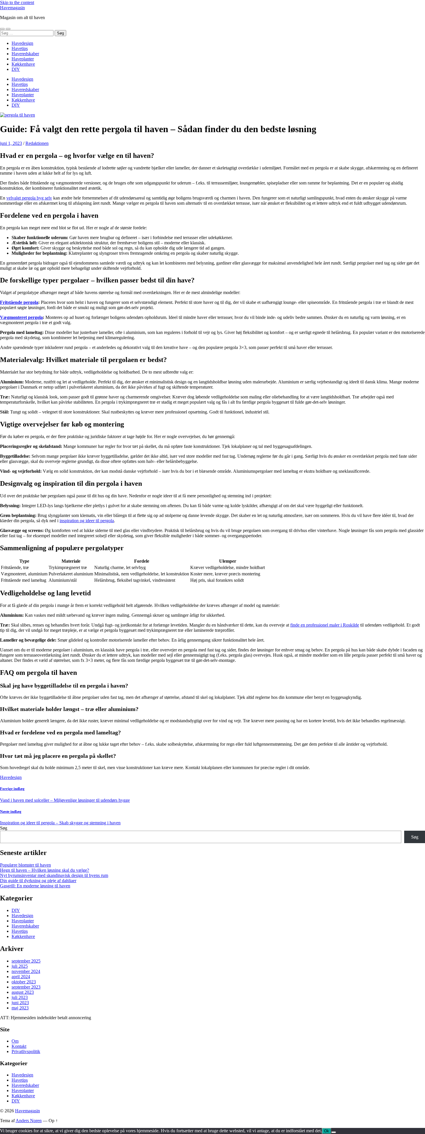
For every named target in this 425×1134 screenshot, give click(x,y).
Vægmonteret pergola (21, 317)
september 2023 (26, 987)
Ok (326, 1131)
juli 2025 (20, 966)
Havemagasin (12, 7)
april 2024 (21, 976)
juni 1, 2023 (11, 143)
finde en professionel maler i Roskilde (324, 625)
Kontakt (19, 1046)
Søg (3, 827)
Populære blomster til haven (25, 864)
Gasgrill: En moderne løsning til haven (35, 885)
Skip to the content (17, 2)
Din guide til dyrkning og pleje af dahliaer (38, 880)
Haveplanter (23, 58)
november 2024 (26, 971)
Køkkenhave (23, 64)
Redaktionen (37, 143)
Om (15, 1041)
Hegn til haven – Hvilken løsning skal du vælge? (44, 870)
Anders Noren (29, 1120)
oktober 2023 (24, 981)
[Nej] (333, 1132)
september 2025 (26, 960)
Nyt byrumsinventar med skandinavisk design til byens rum (54, 875)
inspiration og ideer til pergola (87, 520)
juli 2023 (20, 997)
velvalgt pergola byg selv (29, 197)
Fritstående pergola (19, 302)
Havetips (20, 48)
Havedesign (22, 43)
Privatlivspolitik (26, 1051)
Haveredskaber (25, 53)
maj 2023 (20, 1007)
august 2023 (23, 992)
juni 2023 (20, 1002)
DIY (16, 69)
